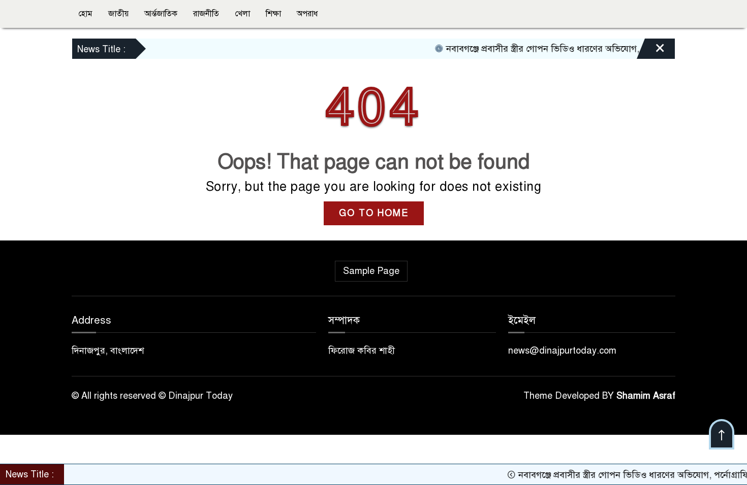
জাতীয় (118, 14)
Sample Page (371, 270)
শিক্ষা (273, 14)
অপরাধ (307, 14)
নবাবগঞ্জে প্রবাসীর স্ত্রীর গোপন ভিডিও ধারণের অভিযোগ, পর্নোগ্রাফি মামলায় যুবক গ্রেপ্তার (589, 48)
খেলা (242, 14)
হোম (85, 14)
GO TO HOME (374, 213)
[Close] (651, 51)
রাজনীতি (206, 14)
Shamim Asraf (645, 395)
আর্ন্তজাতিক (160, 14)
